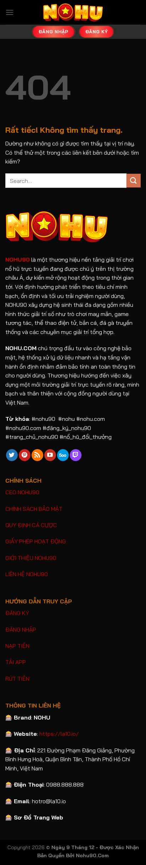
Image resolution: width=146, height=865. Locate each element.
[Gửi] (134, 180)
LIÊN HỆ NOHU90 (26, 574)
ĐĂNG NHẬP (20, 629)
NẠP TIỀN (17, 645)
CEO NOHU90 (22, 492)
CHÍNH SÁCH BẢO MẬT (33, 508)
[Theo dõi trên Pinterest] (24, 455)
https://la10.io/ (59, 733)
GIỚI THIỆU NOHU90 (30, 557)
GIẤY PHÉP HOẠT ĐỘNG (35, 541)
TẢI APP (15, 662)
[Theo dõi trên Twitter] (12, 455)
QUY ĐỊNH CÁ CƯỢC (31, 525)
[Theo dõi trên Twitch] (76, 455)
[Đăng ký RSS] (37, 455)
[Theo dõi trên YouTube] (50, 455)
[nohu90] (73, 12)
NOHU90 (17, 259)
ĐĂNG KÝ (17, 612)
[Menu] (9, 12)
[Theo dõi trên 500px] (63, 455)
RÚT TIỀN (17, 678)
